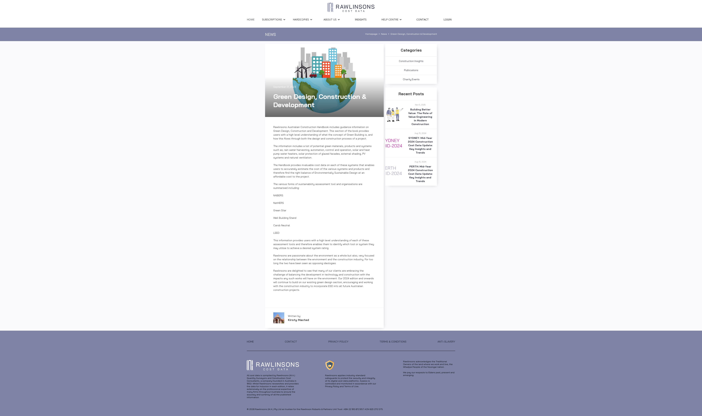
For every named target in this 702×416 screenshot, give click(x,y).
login (448, 19)
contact (422, 19)
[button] (274, 18)
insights (361, 19)
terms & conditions (393, 341)
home (250, 19)
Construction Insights (411, 61)
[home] (351, 7)
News (384, 34)
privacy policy (338, 341)
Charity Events (411, 79)
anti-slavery (446, 341)
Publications (411, 70)
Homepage (371, 34)
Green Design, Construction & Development (413, 34)
